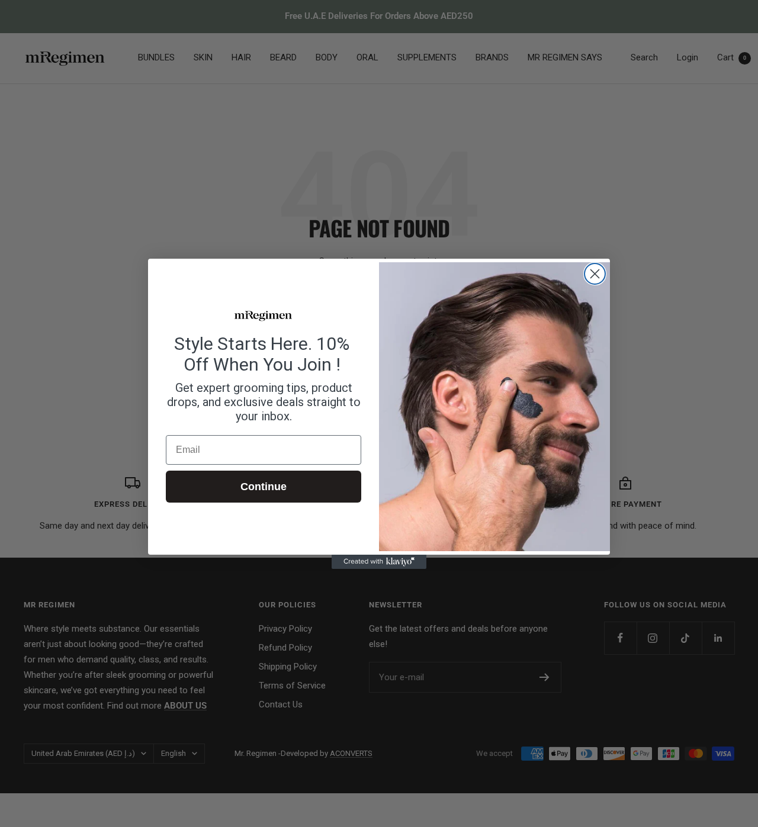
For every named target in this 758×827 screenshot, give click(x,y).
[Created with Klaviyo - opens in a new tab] (379, 562)
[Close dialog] (594, 273)
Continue (263, 487)
